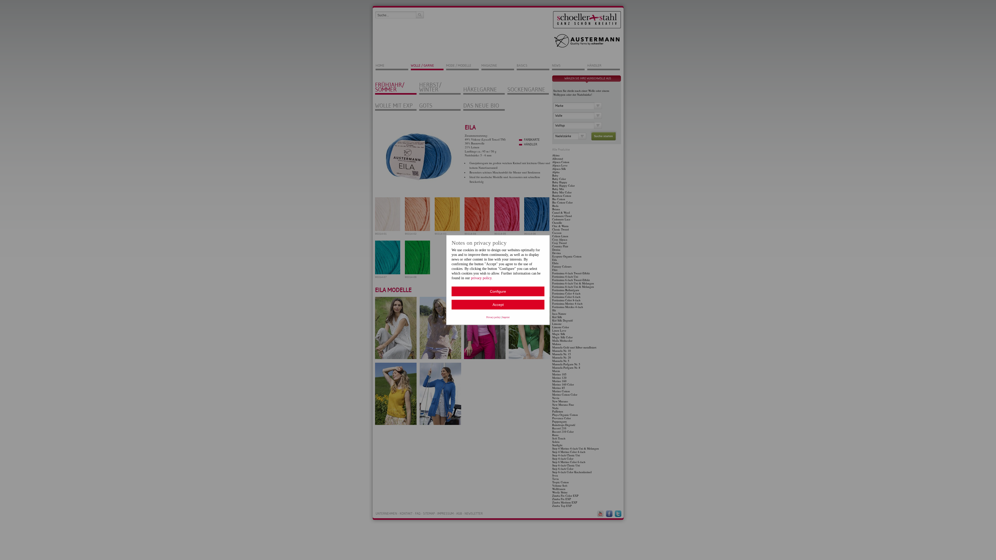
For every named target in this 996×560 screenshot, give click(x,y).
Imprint (506, 317)
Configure (498, 291)
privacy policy (481, 278)
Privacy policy (493, 317)
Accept (498, 305)
